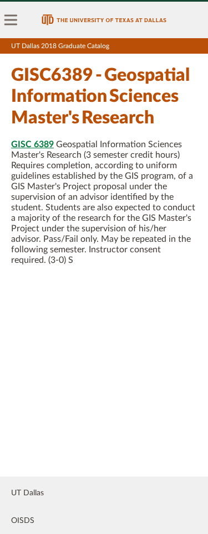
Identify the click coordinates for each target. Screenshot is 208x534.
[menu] (11, 20)
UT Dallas (27, 493)
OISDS (22, 521)
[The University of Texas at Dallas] (104, 19)
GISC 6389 (32, 144)
